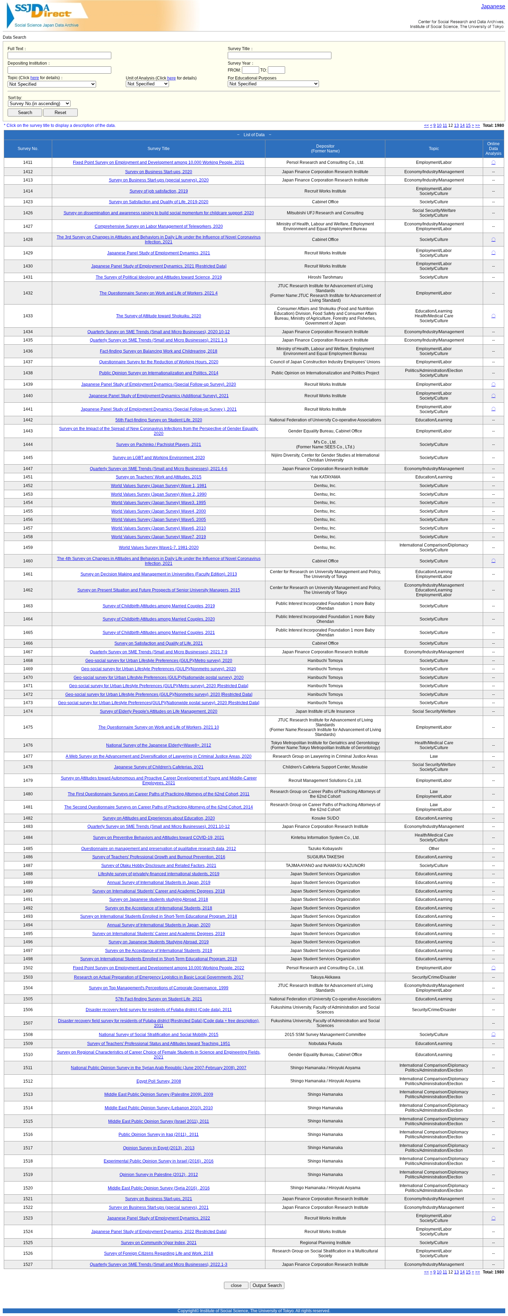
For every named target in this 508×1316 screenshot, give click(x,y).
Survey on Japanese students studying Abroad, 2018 (158, 899)
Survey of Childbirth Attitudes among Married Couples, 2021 (159, 632)
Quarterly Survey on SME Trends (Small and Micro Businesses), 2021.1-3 (158, 340)
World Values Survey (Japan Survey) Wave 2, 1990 (159, 494)
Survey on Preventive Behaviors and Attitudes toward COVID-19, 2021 (158, 837)
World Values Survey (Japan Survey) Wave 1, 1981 (159, 485)
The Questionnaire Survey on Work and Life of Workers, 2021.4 (159, 293)
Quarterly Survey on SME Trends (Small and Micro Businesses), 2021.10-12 (158, 826)
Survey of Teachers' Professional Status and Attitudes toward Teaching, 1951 (158, 1043)
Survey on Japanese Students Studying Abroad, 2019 (159, 942)
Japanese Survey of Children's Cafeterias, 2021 (159, 767)
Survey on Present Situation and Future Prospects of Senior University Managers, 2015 (158, 590)
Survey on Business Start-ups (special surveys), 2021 (159, 1207)
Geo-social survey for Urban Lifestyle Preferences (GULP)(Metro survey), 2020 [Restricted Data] (158, 685)
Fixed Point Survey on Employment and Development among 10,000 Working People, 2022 (158, 967)
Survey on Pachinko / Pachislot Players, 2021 (158, 444)
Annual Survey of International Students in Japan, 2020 (158, 925)
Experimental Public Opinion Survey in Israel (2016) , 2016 (159, 1161)
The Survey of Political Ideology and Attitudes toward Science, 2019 (159, 277)
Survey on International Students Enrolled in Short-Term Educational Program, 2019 (158, 958)
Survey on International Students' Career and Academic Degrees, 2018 (158, 891)
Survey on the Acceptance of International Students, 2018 (158, 908)
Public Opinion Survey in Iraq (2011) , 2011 (159, 1134)
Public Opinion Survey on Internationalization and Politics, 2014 (158, 373)
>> (477, 125)
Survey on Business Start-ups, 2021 (158, 1198)
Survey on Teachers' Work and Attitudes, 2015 (158, 477)
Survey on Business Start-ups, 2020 (158, 171)
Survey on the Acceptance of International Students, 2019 (158, 950)
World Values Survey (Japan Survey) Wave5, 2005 (158, 519)
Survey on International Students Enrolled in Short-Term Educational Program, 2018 (158, 916)
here (34, 77)
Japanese (493, 6)
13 (456, 125)
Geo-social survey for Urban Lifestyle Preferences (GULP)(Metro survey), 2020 (158, 660)
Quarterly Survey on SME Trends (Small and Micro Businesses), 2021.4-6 (158, 468)
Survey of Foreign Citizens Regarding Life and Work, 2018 (158, 1253)
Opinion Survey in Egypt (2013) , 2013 (159, 1148)
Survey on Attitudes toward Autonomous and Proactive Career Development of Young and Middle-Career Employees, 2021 (159, 780)
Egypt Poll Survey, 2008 (159, 1081)
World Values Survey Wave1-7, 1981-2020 (159, 547)
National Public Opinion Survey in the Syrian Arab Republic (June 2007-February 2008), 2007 (158, 1067)
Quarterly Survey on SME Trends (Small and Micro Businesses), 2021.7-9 (158, 652)
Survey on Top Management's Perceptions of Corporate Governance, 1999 (158, 988)
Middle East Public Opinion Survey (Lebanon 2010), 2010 (159, 1107)
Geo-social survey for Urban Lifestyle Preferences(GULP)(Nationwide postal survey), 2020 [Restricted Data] (158, 702)
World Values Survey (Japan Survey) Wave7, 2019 (158, 536)
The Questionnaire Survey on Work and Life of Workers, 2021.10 (158, 727)
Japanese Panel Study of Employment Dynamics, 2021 (158, 253)
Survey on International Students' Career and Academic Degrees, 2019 (158, 933)
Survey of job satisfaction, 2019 (159, 191)
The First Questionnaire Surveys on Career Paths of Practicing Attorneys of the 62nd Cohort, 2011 (159, 794)
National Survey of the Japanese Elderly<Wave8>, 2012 (158, 745)
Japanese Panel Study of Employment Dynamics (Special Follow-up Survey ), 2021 (159, 409)
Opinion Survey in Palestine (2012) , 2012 (159, 1174)
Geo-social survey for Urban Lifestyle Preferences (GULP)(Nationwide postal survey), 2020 (159, 677)
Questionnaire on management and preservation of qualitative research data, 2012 (158, 848)
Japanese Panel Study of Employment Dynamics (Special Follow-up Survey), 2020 (158, 384)
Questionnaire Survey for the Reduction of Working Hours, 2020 (158, 362)
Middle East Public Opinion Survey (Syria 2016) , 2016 (159, 1188)
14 (462, 125)
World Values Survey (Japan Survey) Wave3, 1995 (158, 502)
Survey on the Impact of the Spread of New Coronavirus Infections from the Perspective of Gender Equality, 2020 (158, 431)
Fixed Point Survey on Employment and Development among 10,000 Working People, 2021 (158, 162)
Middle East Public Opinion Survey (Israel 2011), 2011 (158, 1121)
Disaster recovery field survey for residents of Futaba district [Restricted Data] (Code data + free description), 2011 (159, 1023)
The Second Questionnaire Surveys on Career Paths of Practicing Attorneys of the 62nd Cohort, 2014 (158, 807)
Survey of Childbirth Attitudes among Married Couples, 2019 (159, 606)
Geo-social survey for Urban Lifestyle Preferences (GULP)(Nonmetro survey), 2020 (158, 668)
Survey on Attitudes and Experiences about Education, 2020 (159, 818)
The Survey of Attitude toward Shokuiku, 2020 (158, 316)
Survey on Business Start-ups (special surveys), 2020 (159, 180)
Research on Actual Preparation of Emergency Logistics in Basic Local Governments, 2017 (159, 977)
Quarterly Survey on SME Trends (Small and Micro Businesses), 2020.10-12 (158, 331)
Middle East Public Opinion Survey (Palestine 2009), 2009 (158, 1094)
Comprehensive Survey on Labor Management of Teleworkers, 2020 (159, 226)
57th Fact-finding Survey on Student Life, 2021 (158, 999)
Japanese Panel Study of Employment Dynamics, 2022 (158, 1218)
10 (439, 125)
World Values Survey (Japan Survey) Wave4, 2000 (158, 511)
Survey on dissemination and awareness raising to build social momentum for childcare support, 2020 (159, 213)
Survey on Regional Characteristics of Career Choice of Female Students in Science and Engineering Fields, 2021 (159, 1055)
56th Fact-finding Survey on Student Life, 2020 (158, 420)
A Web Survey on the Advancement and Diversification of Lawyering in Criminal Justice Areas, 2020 (159, 756)
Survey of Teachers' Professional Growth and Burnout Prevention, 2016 (158, 857)
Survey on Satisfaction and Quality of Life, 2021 (158, 643)
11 (445, 125)
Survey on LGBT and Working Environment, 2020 (159, 457)
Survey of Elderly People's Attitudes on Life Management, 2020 (158, 711)
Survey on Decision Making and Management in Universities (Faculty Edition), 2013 (159, 574)
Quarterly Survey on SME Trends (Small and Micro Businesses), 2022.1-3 (158, 1264)
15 (468, 125)
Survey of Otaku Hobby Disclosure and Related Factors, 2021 (158, 865)
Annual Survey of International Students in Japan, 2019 (158, 882)
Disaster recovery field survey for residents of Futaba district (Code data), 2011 (159, 1009)
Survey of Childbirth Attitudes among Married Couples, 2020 (159, 619)
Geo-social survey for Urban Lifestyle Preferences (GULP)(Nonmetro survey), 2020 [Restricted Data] (158, 694)
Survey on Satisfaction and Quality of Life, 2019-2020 (158, 201)
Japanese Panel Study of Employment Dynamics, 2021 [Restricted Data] (158, 266)
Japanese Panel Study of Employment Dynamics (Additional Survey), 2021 (159, 395)
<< (426, 125)
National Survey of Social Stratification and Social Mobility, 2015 (158, 1034)
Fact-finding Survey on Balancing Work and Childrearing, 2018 (158, 351)
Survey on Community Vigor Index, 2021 (159, 1242)
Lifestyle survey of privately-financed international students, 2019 (158, 873)
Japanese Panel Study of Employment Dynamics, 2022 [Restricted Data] (158, 1231)
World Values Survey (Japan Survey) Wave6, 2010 (158, 528)
